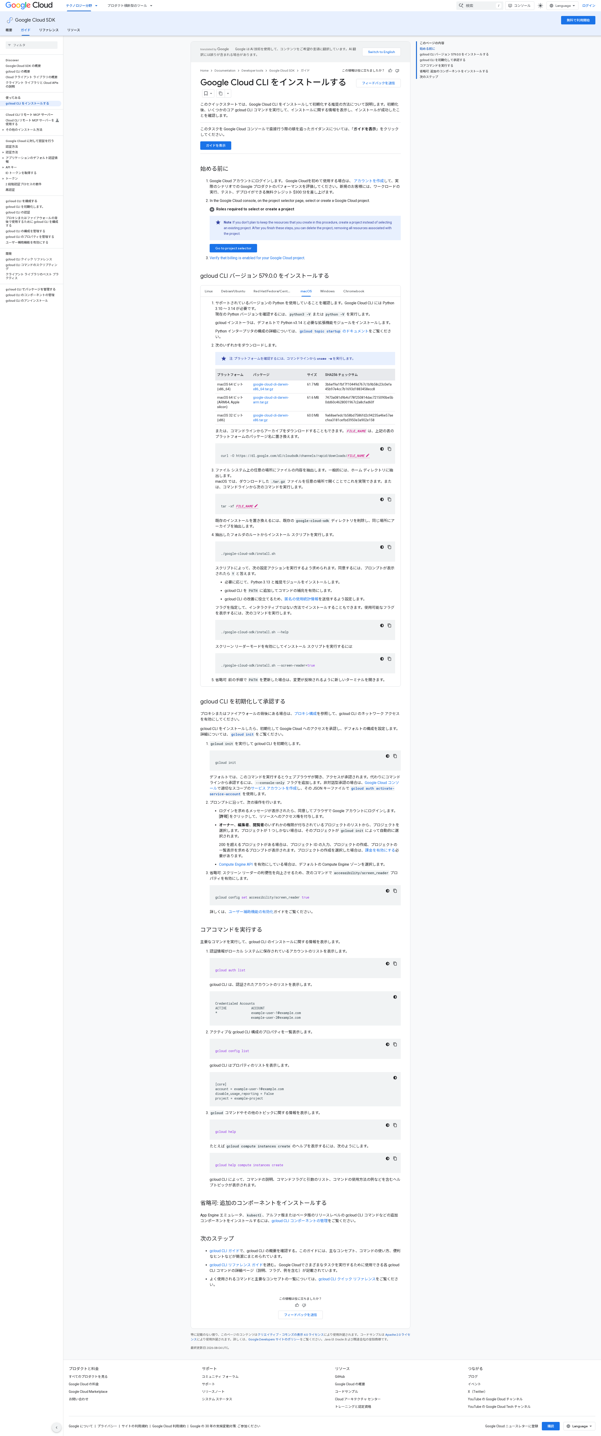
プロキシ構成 (305, 713)
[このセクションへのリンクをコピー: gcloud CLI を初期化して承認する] (290, 702)
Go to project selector (233, 248)
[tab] (208, 291)
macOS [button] (306, 291)
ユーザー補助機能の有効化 (251, 912)
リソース (73, 30)
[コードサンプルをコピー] (389, 449)
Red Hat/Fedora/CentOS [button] (273, 291)
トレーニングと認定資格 (353, 1407)
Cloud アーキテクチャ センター (358, 1399)
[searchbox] (32, 45)
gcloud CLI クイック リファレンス (347, 1279)
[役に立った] (390, 70)
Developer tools (252, 70)
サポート (208, 1384)
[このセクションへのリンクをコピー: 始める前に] (233, 169)
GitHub (340, 1376)
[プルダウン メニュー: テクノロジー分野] (97, 5)
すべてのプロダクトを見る (88, 1376)
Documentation (225, 70)
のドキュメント (334, 331)
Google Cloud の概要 (350, 1384)
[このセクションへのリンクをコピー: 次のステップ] (238, 1239)
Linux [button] (209, 291)
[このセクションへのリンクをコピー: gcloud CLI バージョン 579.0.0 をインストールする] (334, 276)
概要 (9, 30)
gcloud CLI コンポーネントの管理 (300, 1221)
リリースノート (213, 1392)
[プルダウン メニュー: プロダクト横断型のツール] (152, 5)
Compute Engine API (236, 864)
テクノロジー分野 (79, 6)
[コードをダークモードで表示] (382, 449)
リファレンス (49, 30)
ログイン (588, 6)
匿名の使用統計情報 (301, 599)
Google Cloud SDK (35, 20)
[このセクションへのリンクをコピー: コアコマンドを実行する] (267, 930)
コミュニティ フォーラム (220, 1376)
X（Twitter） (477, 1392)
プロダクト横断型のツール (127, 6)
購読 (550, 1426)
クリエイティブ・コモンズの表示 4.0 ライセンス (291, 1334)
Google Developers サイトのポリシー (274, 1339)
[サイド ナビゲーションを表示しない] (56, 1427)
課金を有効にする (380, 850)
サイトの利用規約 (135, 1426)
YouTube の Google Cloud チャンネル (495, 1399)
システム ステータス (217, 1399)
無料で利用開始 (578, 20)
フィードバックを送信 (378, 83)
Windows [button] (327, 291)
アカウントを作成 (368, 181)
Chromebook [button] (353, 291)
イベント (474, 1384)
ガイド (26, 30)
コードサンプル (346, 1392)
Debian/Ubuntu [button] (233, 291)
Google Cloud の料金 (84, 1384)
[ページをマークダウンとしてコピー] (220, 93)
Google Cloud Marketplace (88, 1392)
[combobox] (479, 5)
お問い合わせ (79, 1399)
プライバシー (107, 1426)
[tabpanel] (300, 491)
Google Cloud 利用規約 (169, 1426)
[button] (30, 130)
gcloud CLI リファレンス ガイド (236, 1265)
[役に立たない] (397, 70)
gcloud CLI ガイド (224, 1251)
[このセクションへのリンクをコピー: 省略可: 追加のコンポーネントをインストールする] (331, 1203)
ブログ (473, 1376)
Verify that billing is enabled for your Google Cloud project (257, 258)
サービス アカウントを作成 (274, 788)
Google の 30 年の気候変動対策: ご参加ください (225, 1426)
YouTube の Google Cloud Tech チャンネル (499, 1407)
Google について (81, 1426)
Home (204, 70)
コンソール (522, 6)
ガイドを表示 (216, 145)
